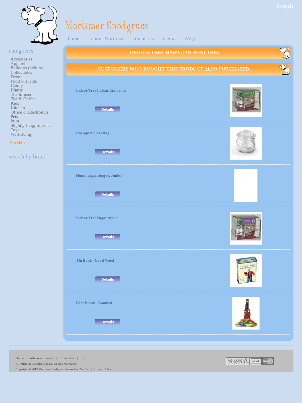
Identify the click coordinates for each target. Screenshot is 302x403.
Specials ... (20, 142)
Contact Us (67, 358)
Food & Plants (24, 81)
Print (15, 121)
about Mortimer (107, 38)
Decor (16, 76)
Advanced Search (42, 358)
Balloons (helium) (27, 67)
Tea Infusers (22, 94)
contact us (143, 38)
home (73, 38)
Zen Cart (84, 369)
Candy (17, 85)
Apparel (18, 63)
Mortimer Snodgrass (51, 369)
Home (20, 358)
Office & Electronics (29, 112)
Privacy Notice (102, 369)
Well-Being (21, 134)
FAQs (190, 38)
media (169, 38)
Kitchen (18, 107)
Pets (14, 116)
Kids (15, 103)
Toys (15, 129)
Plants (17, 90)
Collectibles (21, 72)
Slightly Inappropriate (31, 125)
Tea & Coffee (23, 98)
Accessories (21, 59)
